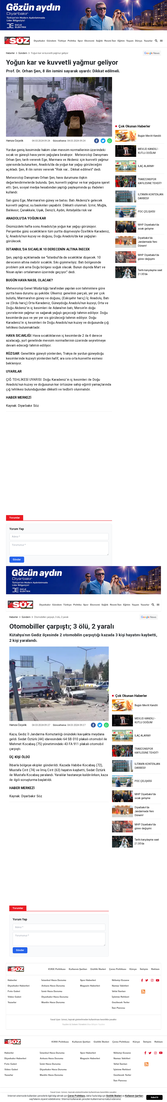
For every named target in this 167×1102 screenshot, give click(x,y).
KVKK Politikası (57, 969)
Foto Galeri (14, 991)
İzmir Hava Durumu (51, 991)
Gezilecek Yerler (120, 1002)
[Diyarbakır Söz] (17, 41)
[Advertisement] (59, 437)
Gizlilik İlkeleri (98, 969)
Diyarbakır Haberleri (19, 985)
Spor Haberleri (88, 980)
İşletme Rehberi (120, 996)
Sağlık (99, 40)
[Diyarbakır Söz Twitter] (146, 980)
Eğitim (121, 40)
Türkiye (62, 40)
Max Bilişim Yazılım (96, 1024)
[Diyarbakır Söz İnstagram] (152, 980)
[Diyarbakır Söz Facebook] (142, 980)
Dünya (138, 40)
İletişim (144, 969)
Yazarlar (148, 40)
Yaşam (129, 40)
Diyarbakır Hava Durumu (54, 996)
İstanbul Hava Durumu (53, 980)
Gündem (51, 40)
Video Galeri (14, 996)
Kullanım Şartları (78, 969)
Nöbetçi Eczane (120, 980)
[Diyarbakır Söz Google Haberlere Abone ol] (152, 53)
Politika (72, 40)
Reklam (155, 969)
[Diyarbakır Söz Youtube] (157, 980)
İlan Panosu (118, 1008)
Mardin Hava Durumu (53, 1002)
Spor (80, 40)
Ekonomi (89, 40)
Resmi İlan (110, 40)
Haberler (10, 53)
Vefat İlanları (119, 991)
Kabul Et (154, 1097)
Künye (133, 969)
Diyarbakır (39, 40)
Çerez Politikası (117, 969)
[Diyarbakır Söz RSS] (143, 991)
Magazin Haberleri (90, 985)
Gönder (17, 559)
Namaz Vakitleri (120, 985)
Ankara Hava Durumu (53, 985)
